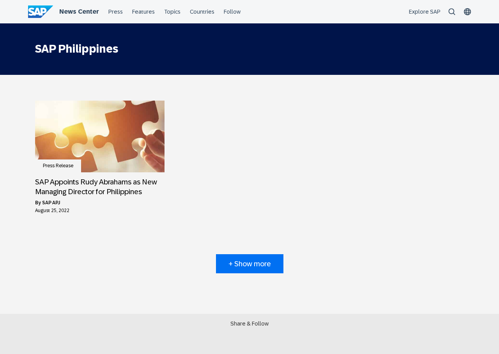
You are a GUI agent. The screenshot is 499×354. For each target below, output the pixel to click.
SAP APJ (51, 202)
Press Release (58, 165)
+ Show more (249, 264)
